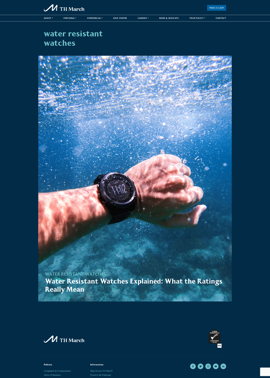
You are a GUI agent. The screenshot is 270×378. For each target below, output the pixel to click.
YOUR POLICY (196, 18)
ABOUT (47, 18)
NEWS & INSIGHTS (169, 18)
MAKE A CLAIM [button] (216, 7)
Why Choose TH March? (101, 371)
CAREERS (142, 18)
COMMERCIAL (94, 18)
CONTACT (221, 18)
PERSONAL (69, 18)
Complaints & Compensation (57, 371)
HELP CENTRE (120, 18)
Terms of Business (52, 375)
